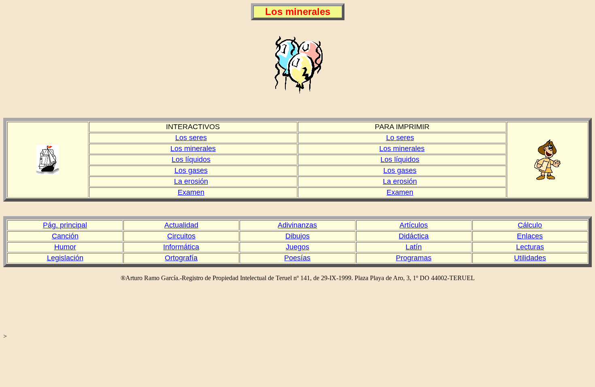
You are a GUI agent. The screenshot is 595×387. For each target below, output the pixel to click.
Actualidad (181, 225)
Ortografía (181, 258)
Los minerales (193, 149)
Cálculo (530, 225)
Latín (414, 247)
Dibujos (297, 236)
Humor (65, 247)
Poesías (297, 258)
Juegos (297, 247)
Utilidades (530, 258)
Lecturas (530, 247)
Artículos (414, 225)
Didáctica (414, 236)
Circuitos (181, 236)
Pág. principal (65, 225)
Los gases (191, 170)
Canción (65, 236)
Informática (181, 247)
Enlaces (530, 236)
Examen (191, 192)
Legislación (65, 258)
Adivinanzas (297, 225)
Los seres (191, 138)
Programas (413, 258)
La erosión (191, 181)
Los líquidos (191, 159)
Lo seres (400, 138)
